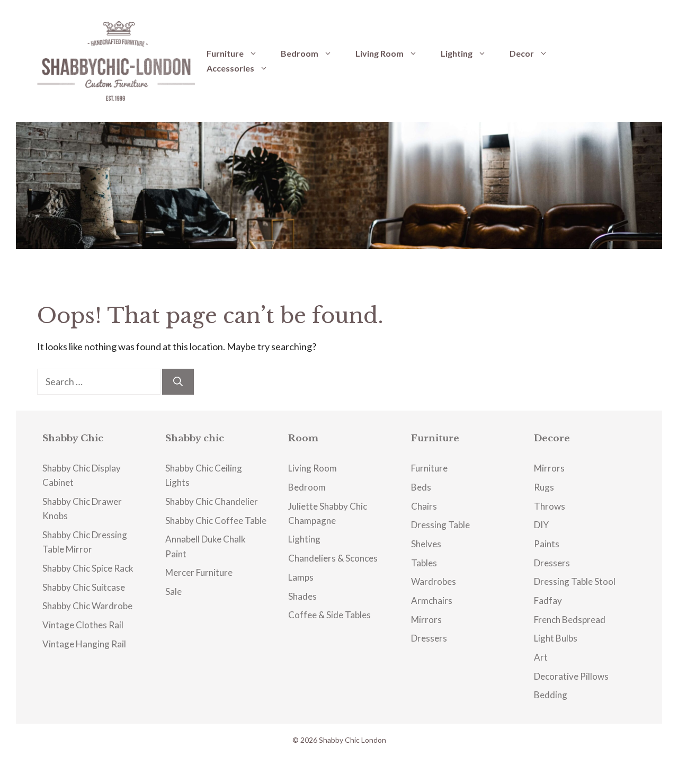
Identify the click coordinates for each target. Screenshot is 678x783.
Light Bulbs (555, 638)
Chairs (424, 506)
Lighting (456, 53)
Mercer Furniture (199, 572)
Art (541, 657)
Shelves (426, 543)
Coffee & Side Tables (329, 614)
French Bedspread (569, 619)
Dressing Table (440, 524)
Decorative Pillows (571, 676)
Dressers (429, 638)
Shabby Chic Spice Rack (87, 568)
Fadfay (548, 600)
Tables (424, 562)
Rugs (544, 487)
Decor (522, 53)
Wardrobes (433, 581)
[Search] (178, 382)
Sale (173, 591)
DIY (541, 524)
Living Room (379, 53)
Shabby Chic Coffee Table (215, 520)
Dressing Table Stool (574, 581)
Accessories (230, 68)
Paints (546, 543)
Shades (302, 596)
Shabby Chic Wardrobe (87, 605)
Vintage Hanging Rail (84, 643)
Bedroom (299, 53)
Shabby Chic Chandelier (211, 501)
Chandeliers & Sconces (333, 558)
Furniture (225, 53)
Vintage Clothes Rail (82, 624)
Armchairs (431, 600)
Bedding (550, 694)
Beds (421, 487)
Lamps (301, 577)
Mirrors (426, 619)
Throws (549, 506)
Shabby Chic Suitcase (83, 587)
